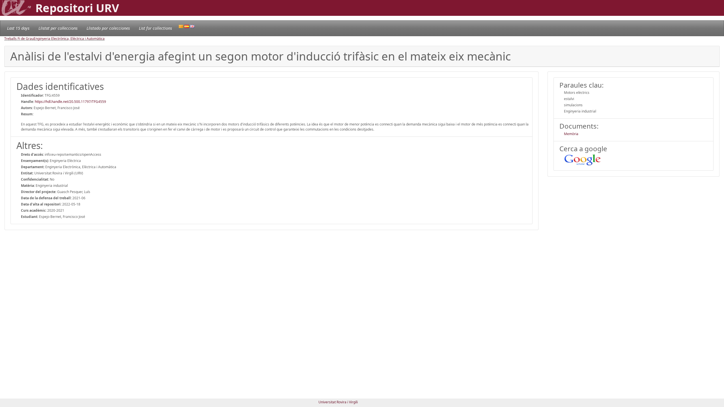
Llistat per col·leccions (57, 28)
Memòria (571, 133)
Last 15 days (18, 28)
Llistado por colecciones (108, 28)
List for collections (155, 28)
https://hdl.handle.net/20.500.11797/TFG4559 (70, 101)
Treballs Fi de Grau (19, 38)
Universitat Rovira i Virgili (338, 402)
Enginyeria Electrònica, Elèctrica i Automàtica (69, 38)
